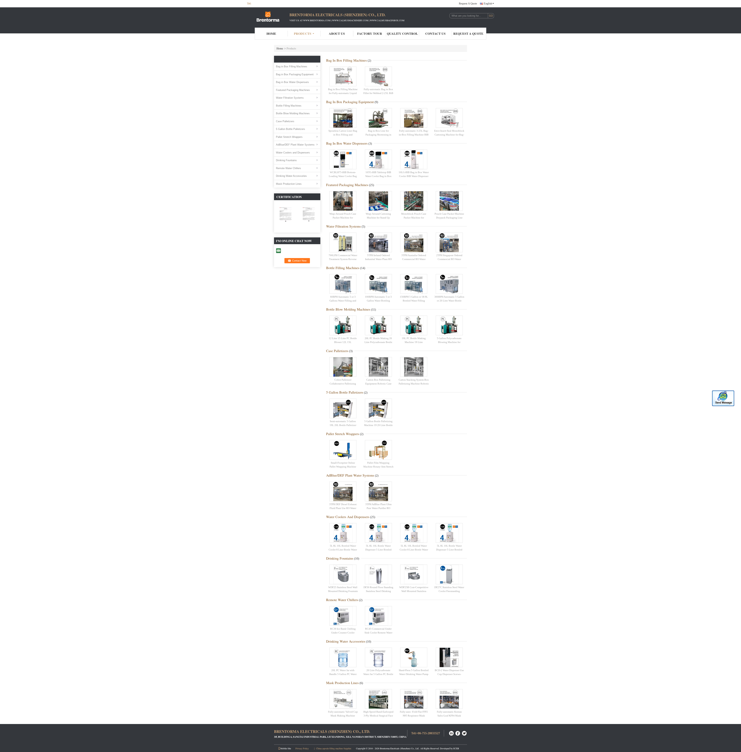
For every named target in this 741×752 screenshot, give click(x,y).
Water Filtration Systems (290, 97)
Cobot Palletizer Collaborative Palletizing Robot (343, 383)
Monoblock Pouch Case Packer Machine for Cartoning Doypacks (413, 217)
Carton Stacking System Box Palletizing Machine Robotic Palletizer (414, 383)
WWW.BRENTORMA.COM (317, 20)
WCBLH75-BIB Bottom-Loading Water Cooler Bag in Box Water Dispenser (343, 176)
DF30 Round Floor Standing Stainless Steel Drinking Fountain (378, 591)
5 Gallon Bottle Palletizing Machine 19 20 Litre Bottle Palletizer (378, 425)
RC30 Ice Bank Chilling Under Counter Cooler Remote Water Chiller (343, 632)
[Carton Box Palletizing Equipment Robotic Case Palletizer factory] (378, 367)
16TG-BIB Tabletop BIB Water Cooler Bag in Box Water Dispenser (378, 176)
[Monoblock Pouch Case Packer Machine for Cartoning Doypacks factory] (413, 201)
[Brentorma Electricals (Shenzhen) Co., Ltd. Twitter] (464, 733)
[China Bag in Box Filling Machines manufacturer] (268, 17)
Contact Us (435, 33)
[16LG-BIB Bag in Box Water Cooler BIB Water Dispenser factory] (413, 159)
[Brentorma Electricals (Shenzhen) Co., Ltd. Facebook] (457, 733)
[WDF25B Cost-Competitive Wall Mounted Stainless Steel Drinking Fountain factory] (413, 574)
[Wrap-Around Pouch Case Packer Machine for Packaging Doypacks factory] (342, 201)
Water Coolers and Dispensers (293, 152)
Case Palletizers (285, 121)
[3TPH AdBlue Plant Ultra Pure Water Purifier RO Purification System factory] (378, 491)
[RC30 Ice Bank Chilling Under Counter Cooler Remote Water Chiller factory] (342, 616)
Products (302, 33)
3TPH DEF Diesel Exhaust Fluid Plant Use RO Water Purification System (343, 508)
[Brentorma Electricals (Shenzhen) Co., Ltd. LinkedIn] (451, 733)
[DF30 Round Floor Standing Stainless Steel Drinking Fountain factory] (378, 574)
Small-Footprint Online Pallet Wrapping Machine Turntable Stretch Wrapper (343, 466)
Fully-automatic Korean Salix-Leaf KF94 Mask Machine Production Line (449, 715)
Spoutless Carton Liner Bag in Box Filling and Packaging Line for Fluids (342, 134)
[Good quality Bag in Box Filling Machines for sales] (285, 216)
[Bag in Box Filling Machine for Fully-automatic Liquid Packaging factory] (342, 76)
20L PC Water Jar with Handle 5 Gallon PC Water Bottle (343, 674)
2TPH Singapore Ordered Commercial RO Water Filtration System (449, 259)
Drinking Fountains (286, 160)
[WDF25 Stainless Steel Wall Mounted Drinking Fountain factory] (342, 574)
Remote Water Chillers (288, 168)
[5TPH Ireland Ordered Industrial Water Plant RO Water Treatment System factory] (378, 242)
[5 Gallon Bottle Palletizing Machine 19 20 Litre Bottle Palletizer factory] (378, 408)
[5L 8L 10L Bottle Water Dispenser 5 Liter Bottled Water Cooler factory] (378, 533)
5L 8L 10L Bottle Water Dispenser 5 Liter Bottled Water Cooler (378, 549)
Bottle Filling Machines (288, 105)
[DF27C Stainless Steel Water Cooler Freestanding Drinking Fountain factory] (449, 574)
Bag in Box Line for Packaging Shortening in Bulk (378, 134)
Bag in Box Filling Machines (291, 66)
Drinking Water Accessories (291, 175)
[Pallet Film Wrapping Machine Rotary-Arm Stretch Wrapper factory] (378, 450)
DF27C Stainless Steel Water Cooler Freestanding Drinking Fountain (449, 591)
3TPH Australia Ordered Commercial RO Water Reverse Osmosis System (414, 259)
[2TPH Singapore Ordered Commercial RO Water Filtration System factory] (449, 242)
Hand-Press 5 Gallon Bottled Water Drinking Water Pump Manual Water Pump (414, 674)
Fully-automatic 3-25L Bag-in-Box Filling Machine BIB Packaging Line (414, 134)
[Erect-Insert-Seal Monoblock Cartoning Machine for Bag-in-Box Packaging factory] (449, 118)
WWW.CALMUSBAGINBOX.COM (387, 20)
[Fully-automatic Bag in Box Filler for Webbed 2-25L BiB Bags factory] (378, 76)
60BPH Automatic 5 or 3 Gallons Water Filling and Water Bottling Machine (342, 300)
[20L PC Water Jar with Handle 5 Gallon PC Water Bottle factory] (342, 657)
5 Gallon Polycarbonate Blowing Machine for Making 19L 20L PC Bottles (449, 342)
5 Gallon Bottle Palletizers (290, 129)
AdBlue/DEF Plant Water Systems (295, 144)
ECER (456, 748)
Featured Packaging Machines (293, 90)
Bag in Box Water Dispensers (292, 82)
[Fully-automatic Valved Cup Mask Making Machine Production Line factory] (342, 699)
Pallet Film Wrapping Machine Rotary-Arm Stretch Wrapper (378, 466)
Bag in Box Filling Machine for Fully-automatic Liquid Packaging (343, 93)
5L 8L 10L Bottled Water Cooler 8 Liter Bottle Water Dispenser (343, 549)
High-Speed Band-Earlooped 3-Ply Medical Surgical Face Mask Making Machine (378, 715)
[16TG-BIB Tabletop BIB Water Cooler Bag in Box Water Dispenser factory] (378, 159)
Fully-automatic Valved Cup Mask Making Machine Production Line (343, 715)
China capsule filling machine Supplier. (334, 748)
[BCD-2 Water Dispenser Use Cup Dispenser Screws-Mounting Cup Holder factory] (449, 657)
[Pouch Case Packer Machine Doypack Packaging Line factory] (449, 201)
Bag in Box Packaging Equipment (295, 74)
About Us (337, 33)
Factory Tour (369, 33)
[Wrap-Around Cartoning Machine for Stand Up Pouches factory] (378, 201)
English (488, 3)
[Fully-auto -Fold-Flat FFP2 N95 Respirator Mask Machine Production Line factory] (413, 699)
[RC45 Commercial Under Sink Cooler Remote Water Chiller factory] (378, 616)
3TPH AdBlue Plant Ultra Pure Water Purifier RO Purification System (378, 508)
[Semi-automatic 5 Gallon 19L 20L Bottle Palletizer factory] (342, 408)
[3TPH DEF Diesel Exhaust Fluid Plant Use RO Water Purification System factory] (342, 491)
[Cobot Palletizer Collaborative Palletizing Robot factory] (342, 367)
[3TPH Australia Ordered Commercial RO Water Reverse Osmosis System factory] (413, 242)
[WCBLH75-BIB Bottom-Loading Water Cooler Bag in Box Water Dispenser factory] (342, 159)
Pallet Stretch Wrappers (289, 136)
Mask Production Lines (289, 183)
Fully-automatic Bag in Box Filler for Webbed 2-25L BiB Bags (378, 93)
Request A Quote (468, 3)
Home (271, 33)
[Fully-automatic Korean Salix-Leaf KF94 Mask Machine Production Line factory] (449, 699)
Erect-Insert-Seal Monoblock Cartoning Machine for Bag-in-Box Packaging (449, 134)
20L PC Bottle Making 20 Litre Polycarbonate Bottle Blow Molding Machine (378, 342)
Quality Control (402, 33)
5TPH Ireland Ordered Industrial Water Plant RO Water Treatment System (378, 259)
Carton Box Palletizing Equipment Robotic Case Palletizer (378, 383)
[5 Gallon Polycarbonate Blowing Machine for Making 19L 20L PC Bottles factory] (449, 325)
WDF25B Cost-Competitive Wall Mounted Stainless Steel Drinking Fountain (413, 591)
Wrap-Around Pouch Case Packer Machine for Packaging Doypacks (342, 217)
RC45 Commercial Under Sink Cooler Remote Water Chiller (378, 632)
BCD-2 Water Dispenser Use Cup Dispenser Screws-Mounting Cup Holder (449, 674)
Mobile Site (285, 748)
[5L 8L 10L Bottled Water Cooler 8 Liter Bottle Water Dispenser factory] (342, 533)
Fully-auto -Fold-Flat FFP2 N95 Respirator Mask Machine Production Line (414, 715)
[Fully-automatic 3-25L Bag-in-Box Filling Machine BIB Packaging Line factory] (413, 118)
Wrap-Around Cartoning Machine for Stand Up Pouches (378, 217)
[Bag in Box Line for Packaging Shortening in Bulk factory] (378, 118)
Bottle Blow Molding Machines (293, 113)
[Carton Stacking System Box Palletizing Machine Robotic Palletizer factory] (413, 367)
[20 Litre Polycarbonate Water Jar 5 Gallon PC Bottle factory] (378, 657)
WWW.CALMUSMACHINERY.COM (350, 20)
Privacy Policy (302, 748)
